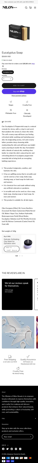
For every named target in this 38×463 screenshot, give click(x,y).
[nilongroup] (10, 7)
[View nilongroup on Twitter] (7, 449)
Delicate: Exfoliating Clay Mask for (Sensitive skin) (11, 241)
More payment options (19, 95)
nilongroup (10, 454)
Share (8, 122)
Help (3, 418)
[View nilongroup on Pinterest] (11, 449)
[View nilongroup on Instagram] (16, 449)
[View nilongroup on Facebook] (3, 449)
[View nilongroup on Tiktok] (20, 449)
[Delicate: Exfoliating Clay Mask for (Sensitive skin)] (28, 244)
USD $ (4, 445)
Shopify (23, 454)
